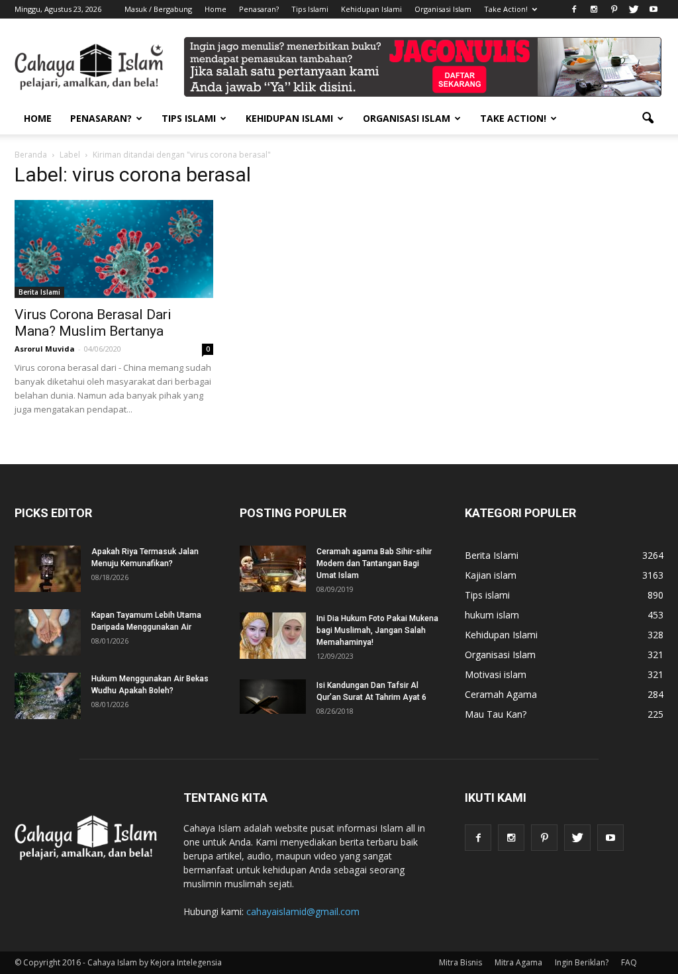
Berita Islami (39, 292)
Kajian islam (490, 575)
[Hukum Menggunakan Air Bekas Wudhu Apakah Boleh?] (48, 696)
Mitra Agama (518, 962)
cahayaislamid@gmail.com (303, 911)
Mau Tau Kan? (495, 714)
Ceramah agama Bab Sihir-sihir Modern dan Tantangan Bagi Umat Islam (374, 563)
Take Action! (506, 9)
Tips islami (487, 595)
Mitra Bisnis (460, 962)
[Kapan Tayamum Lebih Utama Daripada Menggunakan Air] (48, 632)
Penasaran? (259, 9)
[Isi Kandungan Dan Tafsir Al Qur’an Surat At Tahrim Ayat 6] (273, 696)
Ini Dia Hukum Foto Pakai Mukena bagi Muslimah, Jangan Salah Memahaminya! (377, 630)
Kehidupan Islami (371, 9)
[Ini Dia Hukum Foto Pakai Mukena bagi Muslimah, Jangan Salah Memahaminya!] (273, 635)
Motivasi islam (495, 674)
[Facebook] (574, 9)
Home (215, 9)
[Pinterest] (614, 9)
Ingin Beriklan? (581, 962)
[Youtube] (653, 9)
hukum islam (492, 615)
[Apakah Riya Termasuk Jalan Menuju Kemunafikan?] (48, 569)
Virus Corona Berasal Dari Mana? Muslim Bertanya (93, 323)
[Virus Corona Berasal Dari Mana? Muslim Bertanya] (114, 249)
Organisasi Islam (442, 9)
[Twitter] (634, 9)
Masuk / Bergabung (158, 9)
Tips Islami (309, 9)
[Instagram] (594, 9)
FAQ (629, 962)
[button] (647, 118)
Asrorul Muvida (45, 349)
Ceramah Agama (501, 694)
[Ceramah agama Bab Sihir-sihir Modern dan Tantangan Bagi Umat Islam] (273, 569)
